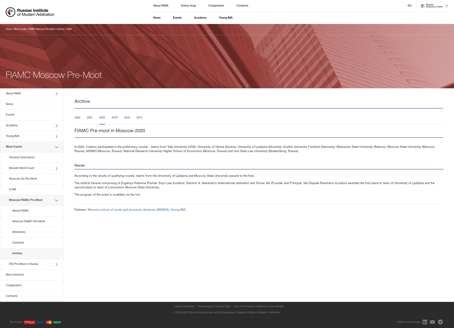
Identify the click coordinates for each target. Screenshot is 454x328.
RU (410, 6)
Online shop (188, 6)
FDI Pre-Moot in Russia (23, 264)
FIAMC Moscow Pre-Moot (42, 29)
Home (9, 29)
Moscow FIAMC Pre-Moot (25, 200)
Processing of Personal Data (214, 306)
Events (177, 18)
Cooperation (216, 6)
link (137, 194)
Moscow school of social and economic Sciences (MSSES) (128, 210)
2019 (114, 117)
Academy (200, 18)
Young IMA (226, 18)
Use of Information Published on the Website (259, 306)
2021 (90, 117)
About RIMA (160, 6)
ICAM (12, 189)
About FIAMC (20, 211)
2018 (127, 117)
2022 (77, 117)
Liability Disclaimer (184, 306)
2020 (69, 29)
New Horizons (15, 275)
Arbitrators (18, 232)
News (156, 18)
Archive (61, 29)
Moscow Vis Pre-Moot (23, 179)
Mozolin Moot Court (21, 168)
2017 (139, 117)
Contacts (242, 6)
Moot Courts (20, 29)
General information (21, 157)
